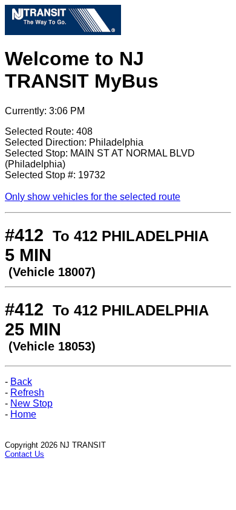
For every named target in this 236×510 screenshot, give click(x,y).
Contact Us (24, 454)
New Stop (31, 403)
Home (23, 414)
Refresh (27, 392)
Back (21, 381)
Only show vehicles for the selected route (92, 197)
